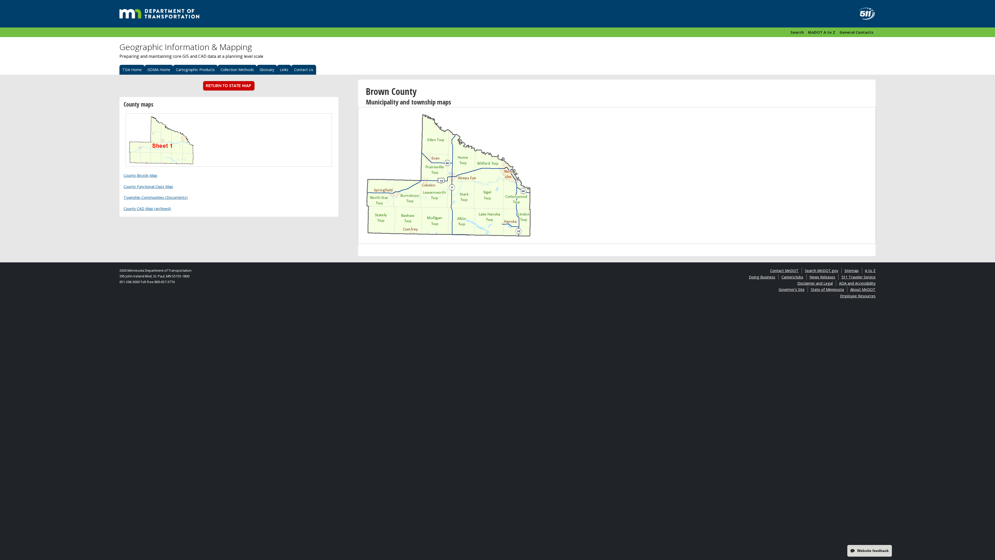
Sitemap (851, 270)
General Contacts (856, 32)
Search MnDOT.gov (821, 270)
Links (284, 69)
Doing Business (762, 277)
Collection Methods (237, 69)
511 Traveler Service (858, 277)
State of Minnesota (827, 289)
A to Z (870, 270)
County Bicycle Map (140, 175)
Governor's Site (792, 289)
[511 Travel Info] (864, 13)
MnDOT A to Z (821, 32)
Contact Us (303, 69)
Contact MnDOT (784, 270)
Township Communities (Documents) (156, 197)
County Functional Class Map (148, 186)
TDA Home (132, 69)
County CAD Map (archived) (147, 208)
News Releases (822, 277)
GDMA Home (158, 69)
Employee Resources (858, 295)
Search (797, 32)
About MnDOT (863, 289)
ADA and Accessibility (857, 283)
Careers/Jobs (792, 277)
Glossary (267, 69)
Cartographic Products (195, 69)
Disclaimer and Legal (815, 283)
